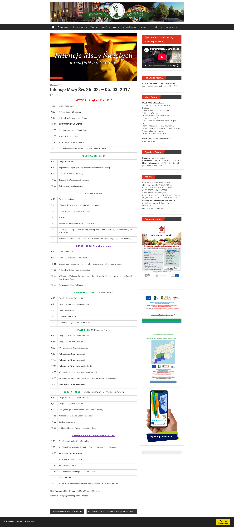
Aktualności (63, 27)
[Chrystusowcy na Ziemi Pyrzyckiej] (53, 27)
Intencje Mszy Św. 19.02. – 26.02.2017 (67, 512)
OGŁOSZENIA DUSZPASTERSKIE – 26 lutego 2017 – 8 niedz (111, 512)
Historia (157, 27)
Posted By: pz (56, 95)
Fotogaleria (145, 27)
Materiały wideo (129, 27)
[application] (161, 57)
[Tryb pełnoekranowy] (178, 65)
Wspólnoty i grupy (109, 27)
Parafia (93, 27)
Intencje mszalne (56, 78)
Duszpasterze (79, 27)
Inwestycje (170, 27)
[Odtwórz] (145, 65)
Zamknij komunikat (223, 522)
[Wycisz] (174, 65)
